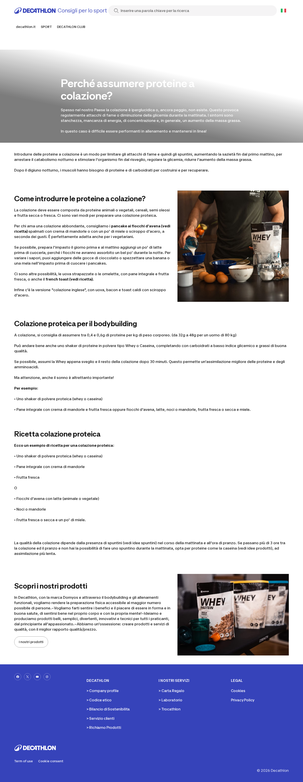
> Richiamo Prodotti (104, 727)
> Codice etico (99, 700)
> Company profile (103, 690)
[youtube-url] (37, 676)
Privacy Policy (243, 700)
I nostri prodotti (31, 642)
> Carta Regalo (171, 690)
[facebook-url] (17, 676)
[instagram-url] (47, 676)
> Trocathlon (170, 709)
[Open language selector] (283, 10)
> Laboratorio (170, 700)
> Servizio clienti (100, 718)
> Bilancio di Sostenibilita (108, 709)
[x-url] (27, 676)
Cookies (238, 690)
